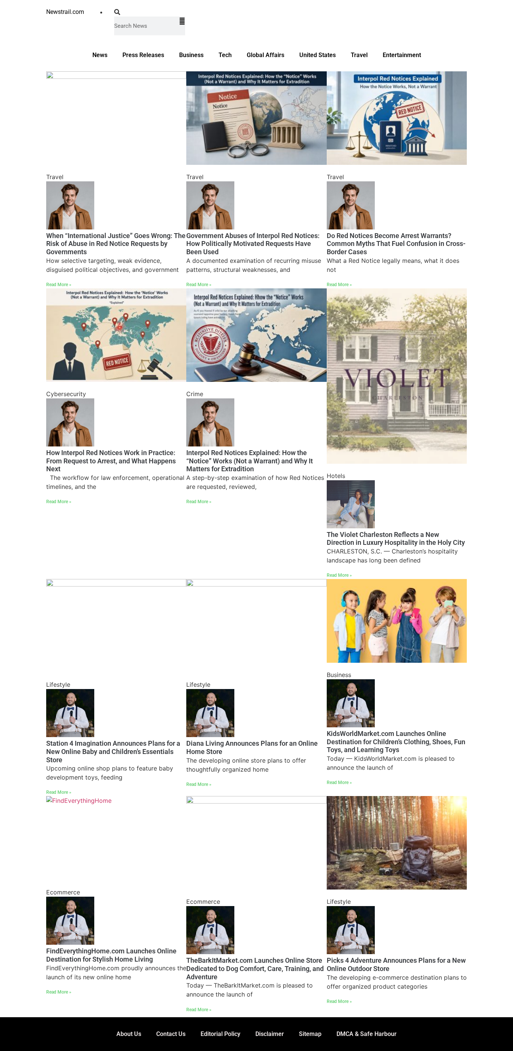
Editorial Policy (220, 1033)
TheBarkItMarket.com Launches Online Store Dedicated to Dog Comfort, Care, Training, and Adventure (255, 968)
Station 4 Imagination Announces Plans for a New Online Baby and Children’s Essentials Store (113, 751)
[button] (149, 12)
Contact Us (171, 1033)
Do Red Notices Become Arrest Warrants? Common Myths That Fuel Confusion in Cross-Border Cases (396, 244)
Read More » (58, 284)
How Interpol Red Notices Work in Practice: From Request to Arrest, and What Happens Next (111, 461)
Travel (359, 55)
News (99, 55)
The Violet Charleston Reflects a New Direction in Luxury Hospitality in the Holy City (396, 539)
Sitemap (310, 1033)
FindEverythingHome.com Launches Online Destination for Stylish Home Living (111, 955)
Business (191, 55)
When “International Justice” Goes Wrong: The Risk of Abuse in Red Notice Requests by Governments (116, 244)
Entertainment (402, 55)
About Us (128, 1033)
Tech (225, 55)
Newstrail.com (65, 11)
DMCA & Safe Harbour (366, 1033)
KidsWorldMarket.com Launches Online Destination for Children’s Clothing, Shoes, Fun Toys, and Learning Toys (396, 742)
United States (317, 55)
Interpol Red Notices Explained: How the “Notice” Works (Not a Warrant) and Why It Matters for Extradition (249, 461)
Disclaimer (269, 1033)
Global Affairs (265, 55)
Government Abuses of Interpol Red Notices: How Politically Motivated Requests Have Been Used (253, 244)
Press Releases (143, 55)
